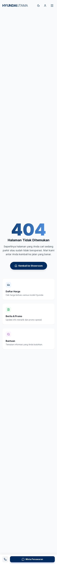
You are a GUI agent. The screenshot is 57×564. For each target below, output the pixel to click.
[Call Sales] (5, 559)
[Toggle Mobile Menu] (52, 5)
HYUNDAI (15, 5)
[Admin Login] (45, 5)
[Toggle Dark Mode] (38, 5)
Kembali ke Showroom (30, 265)
